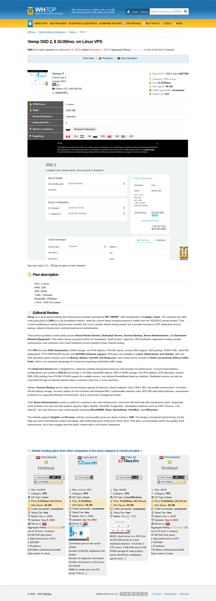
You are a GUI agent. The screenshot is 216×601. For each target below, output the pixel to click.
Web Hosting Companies (52, 32)
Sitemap (184, 594)
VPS (166, 79)
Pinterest (135, 594)
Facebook (122, 594)
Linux (173, 79)
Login (135, 11)
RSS (144, 594)
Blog (131, 594)
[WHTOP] (30, 23)
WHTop (31, 32)
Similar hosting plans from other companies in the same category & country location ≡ (87, 450)
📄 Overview (86, 58)
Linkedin (140, 594)
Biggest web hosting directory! (49, 13)
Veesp (72, 32)
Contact (157, 594)
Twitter (127, 594)
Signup (144, 11)
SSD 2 (47, 265)
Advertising (170, 594)
